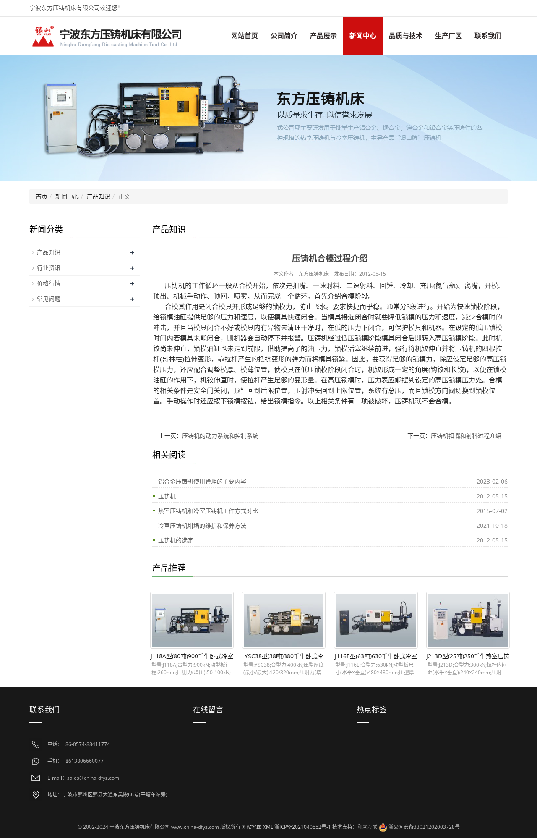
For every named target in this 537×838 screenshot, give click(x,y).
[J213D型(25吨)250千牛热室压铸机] (468, 620)
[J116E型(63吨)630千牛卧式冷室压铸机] (375, 620)
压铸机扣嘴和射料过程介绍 (466, 436)
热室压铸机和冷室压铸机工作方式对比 (208, 511)
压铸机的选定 (175, 540)
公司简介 (284, 35)
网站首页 (244, 35)
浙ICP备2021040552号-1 (302, 826)
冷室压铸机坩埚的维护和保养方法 (202, 525)
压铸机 (175, 285)
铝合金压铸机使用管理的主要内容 (202, 481)
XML (268, 826)
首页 (41, 196)
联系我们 (487, 35)
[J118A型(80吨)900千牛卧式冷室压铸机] (192, 620)
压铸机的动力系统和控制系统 (220, 436)
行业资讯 (48, 268)
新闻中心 (362, 35)
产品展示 (323, 35)
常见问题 (48, 299)
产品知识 (98, 196)
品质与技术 (405, 35)
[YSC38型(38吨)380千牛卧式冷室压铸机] (284, 620)
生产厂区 (448, 35)
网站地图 (252, 826)
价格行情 (48, 283)
